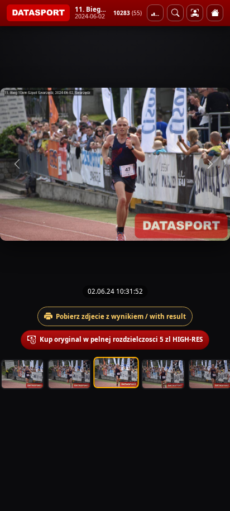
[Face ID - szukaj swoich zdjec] (175, 12)
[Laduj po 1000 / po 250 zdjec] (155, 12)
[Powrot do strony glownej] (215, 12)
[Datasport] (38, 12)
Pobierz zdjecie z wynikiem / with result (121, 316)
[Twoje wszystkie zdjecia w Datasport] (194, 12)
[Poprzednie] (18, 164)
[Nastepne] (211, 164)
